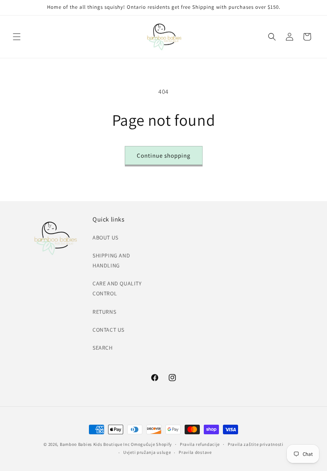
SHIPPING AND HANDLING (111, 260)
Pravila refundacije (200, 444)
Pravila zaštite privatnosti (256, 444)
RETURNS (104, 311)
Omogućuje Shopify (151, 444)
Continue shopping (164, 155)
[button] (17, 37)
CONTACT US (108, 329)
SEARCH (103, 347)
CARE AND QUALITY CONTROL (117, 288)
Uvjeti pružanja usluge (147, 452)
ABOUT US (105, 237)
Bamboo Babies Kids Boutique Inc (95, 444)
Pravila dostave (195, 452)
